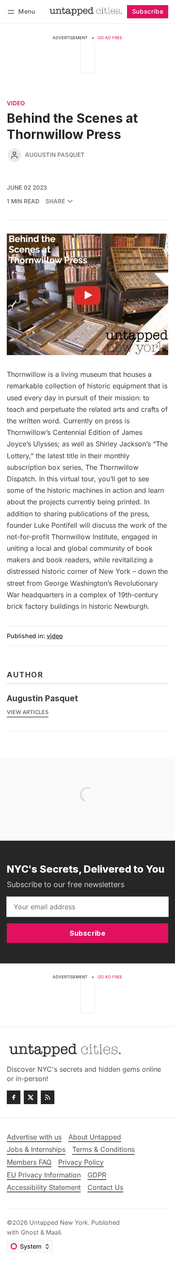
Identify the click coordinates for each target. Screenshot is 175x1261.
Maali (53, 1232)
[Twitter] (30, 1097)
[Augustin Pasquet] (14, 155)
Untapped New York (58, 1222)
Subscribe (148, 11)
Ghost (30, 1232)
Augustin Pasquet (55, 154)
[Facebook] (13, 1097)
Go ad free (110, 37)
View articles (27, 712)
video (16, 104)
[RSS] (47, 1097)
